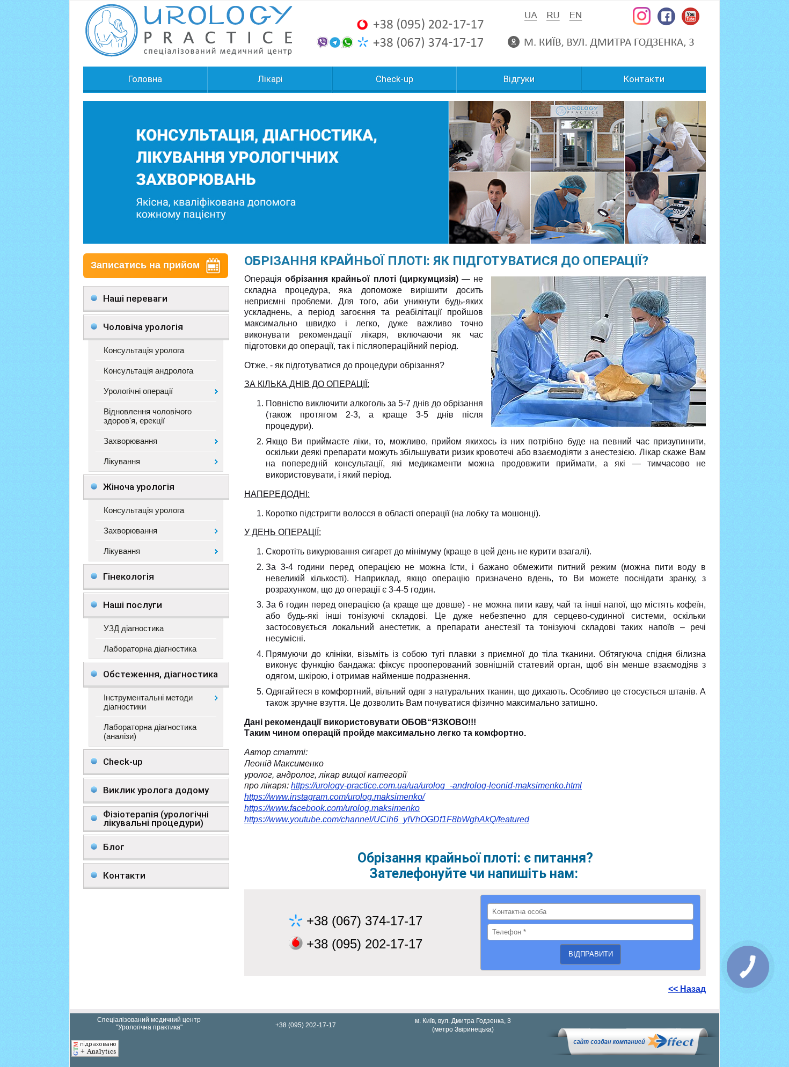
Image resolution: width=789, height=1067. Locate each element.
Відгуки (519, 79)
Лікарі (270, 79)
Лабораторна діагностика (150, 648)
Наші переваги (135, 298)
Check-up (394, 79)
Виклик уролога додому (156, 790)
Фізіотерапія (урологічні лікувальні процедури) (156, 818)
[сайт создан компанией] (632, 1052)
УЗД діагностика (134, 628)
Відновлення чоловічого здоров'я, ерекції (148, 416)
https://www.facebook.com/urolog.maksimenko (332, 808)
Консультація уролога (144, 350)
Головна (145, 79)
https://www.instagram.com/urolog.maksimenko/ (334, 796)
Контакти (644, 79)
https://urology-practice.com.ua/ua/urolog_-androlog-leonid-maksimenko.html (436, 785)
